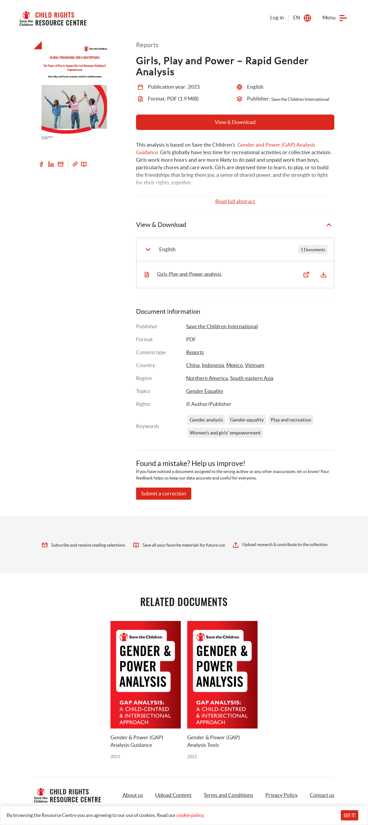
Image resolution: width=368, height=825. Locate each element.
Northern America (207, 378)
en (296, 17)
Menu (329, 17)
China (193, 365)
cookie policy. (190, 815)
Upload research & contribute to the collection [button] (285, 544)
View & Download (235, 122)
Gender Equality (204, 391)
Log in (277, 17)
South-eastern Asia (251, 378)
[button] (173, 795)
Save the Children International (222, 326)
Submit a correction (163, 493)
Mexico (234, 365)
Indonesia (213, 365)
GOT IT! (349, 815)
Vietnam (254, 365)
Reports (195, 352)
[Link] (75, 164)
